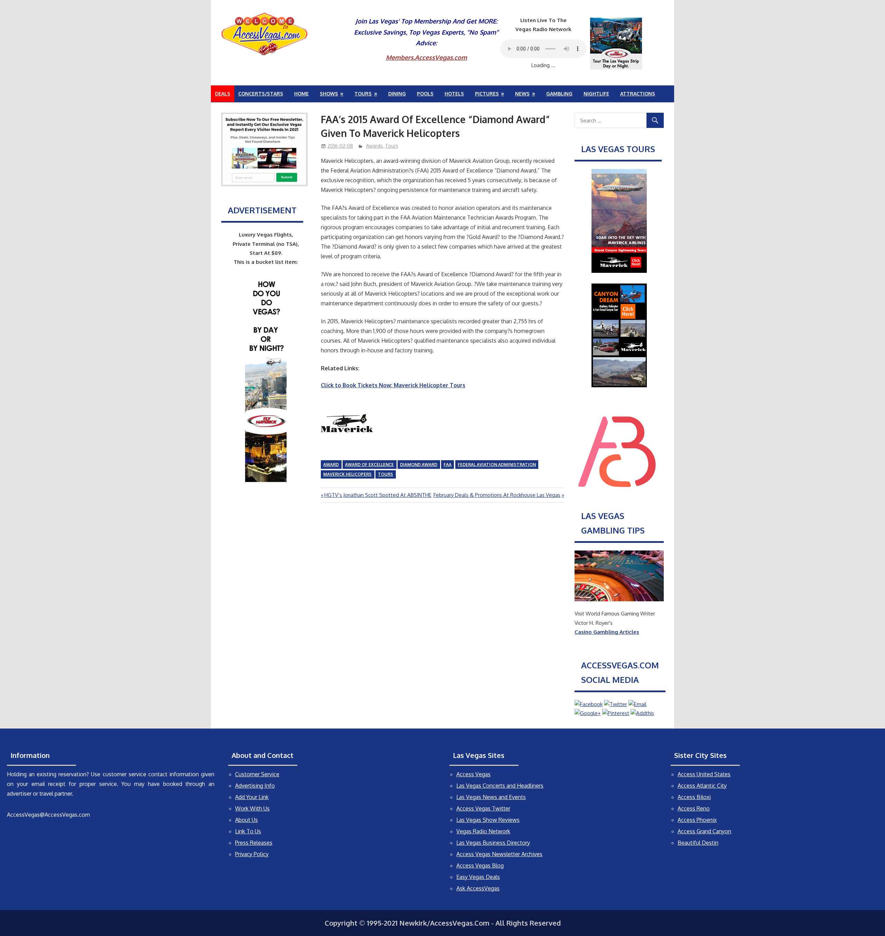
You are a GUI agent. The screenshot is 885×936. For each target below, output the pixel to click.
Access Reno (694, 808)
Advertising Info (255, 785)
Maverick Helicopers (347, 474)
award (331, 464)
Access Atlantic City (702, 785)
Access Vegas (473, 774)
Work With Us (252, 808)
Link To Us (248, 831)
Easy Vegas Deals (478, 876)
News (522, 93)
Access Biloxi (694, 797)
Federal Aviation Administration (497, 464)
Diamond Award (418, 464)
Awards (374, 146)
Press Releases (253, 842)
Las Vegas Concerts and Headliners (499, 785)
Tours (363, 93)
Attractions (637, 93)
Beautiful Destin (698, 842)
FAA (447, 464)
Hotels (454, 93)
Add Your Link (252, 797)
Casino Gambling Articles (607, 632)
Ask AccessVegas (478, 888)
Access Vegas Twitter (483, 808)
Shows (329, 93)
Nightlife (596, 93)
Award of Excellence (369, 464)
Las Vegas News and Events (491, 797)
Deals (222, 93)
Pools (425, 93)
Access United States (704, 774)
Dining (397, 93)
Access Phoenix (697, 819)
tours (385, 474)
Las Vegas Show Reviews (488, 819)
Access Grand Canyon (704, 831)
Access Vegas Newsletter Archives (499, 854)
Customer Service (257, 774)
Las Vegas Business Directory (493, 842)
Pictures (487, 93)
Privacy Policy (252, 854)
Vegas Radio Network (483, 831)
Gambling (559, 93)
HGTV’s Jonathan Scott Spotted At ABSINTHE (377, 495)
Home (301, 93)
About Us (246, 819)
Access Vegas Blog (480, 865)
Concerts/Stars (260, 93)
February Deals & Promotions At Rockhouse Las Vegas (497, 495)
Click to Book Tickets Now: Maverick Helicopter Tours (393, 385)
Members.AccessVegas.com (426, 57)
